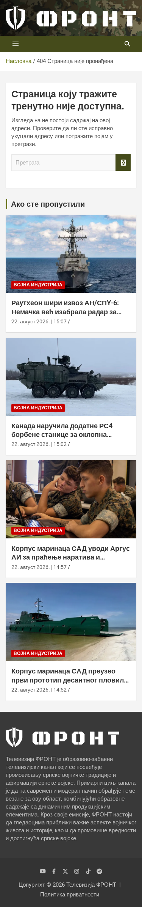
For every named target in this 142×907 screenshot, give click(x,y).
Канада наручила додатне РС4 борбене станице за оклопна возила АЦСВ (61, 434)
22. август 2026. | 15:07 (39, 321)
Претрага (123, 162)
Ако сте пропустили (48, 204)
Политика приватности (69, 894)
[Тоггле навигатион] (15, 44)
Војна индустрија (38, 284)
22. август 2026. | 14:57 (39, 567)
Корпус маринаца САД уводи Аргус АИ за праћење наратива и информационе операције (70, 557)
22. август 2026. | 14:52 (39, 690)
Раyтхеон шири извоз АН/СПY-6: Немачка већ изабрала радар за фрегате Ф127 (65, 311)
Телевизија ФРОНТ (91, 884)
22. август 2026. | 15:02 (39, 444)
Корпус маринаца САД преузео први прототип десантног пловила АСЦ (69, 680)
